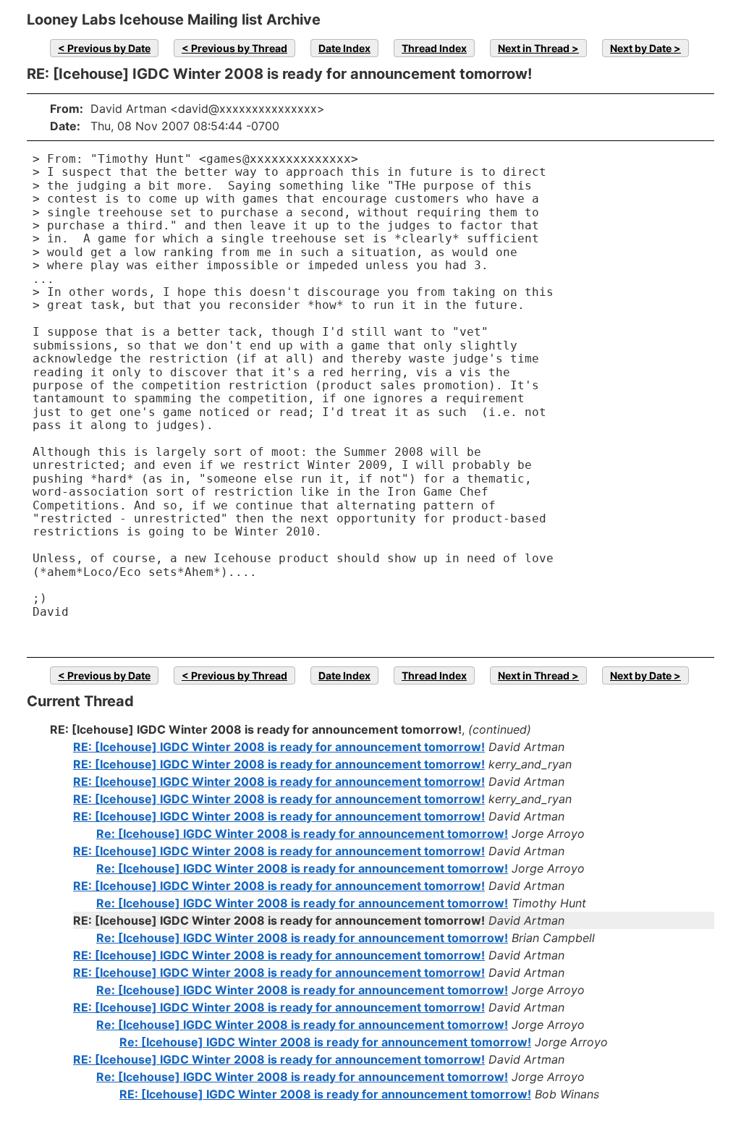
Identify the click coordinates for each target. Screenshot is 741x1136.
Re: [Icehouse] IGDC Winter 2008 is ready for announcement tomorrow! (302, 833)
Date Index (344, 48)
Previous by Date (109, 48)
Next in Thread (533, 48)
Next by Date (641, 48)
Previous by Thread (239, 48)
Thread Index (434, 48)
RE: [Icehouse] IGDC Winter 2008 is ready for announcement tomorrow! (279, 746)
